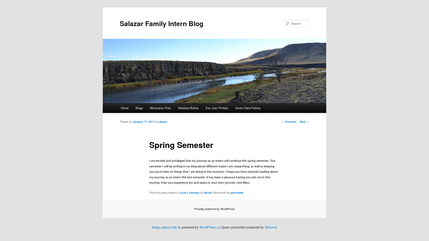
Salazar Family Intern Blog (161, 23)
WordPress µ (209, 227)
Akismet (271, 227)
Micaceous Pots (160, 108)
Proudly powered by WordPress (214, 209)
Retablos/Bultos (188, 108)
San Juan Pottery (217, 108)
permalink (237, 193)
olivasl (163, 122)
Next (304, 122)
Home (124, 108)
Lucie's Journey (189, 193)
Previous (289, 122)
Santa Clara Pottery (248, 108)
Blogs (139, 108)
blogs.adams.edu (164, 227)
